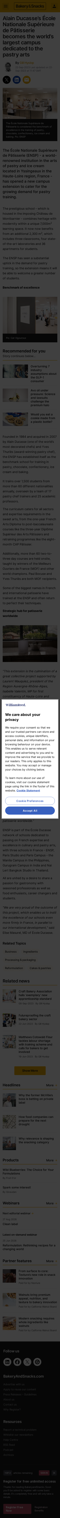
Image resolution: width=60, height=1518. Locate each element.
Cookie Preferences (30, 800)
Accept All (30, 810)
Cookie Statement (28, 790)
